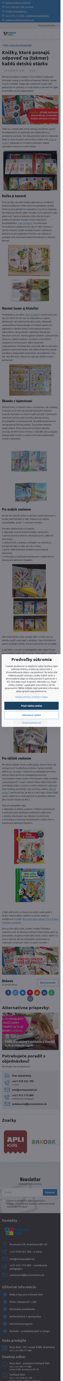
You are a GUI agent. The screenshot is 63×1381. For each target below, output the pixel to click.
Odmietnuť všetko (31, 715)
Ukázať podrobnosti (31, 722)
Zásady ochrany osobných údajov (31, 697)
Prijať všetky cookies (31, 705)
